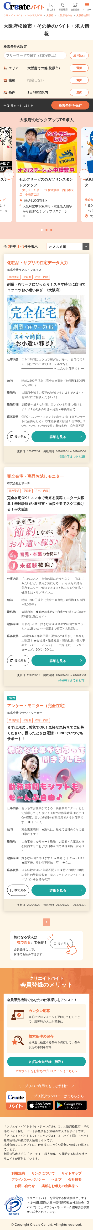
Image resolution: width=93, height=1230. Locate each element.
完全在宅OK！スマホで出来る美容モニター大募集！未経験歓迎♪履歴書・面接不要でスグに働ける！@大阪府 (45, 503)
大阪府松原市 (83, 15)
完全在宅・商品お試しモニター (35, 476)
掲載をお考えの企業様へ (59, 1186)
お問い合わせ (25, 1186)
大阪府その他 (65, 15)
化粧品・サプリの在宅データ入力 (37, 263)
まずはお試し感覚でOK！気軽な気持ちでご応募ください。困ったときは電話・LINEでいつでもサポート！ (45, 733)
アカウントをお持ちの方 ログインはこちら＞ (46, 1071)
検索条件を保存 (70, 105)
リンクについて (43, 1173)
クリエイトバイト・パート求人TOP (23, 15)
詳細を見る (58, 437)
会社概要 (75, 1179)
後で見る (20, 436)
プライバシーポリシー (28, 1179)
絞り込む (79, 55)
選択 (79, 68)
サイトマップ (72, 1173)
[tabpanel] (46, 175)
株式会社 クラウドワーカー (24, 712)
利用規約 (18, 1173)
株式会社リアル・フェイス (24, 269)
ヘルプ (57, 1179)
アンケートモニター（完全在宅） (37, 706)
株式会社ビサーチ (18, 483)
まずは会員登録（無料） (46, 1061)
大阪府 (49, 15)
